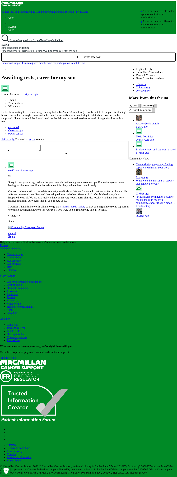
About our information (19, 457)
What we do (13, 330)
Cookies (11, 454)
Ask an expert (14, 260)
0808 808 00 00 (8, 358)
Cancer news (14, 263)
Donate (53, 11)
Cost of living (74, 11)
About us (12, 312)
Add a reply (8, 139)
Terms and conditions (18, 447)
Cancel (12, 233)
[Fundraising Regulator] (19, 381)
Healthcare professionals (20, 306)
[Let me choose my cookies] (6, 471)
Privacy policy (15, 451)
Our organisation (16, 334)
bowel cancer (143, 90)
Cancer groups (15, 254)
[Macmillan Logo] (23, 368)
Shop (10, 309)
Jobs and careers (16, 327)
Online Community (38, 11)
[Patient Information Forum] (34, 423)
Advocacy (12, 300)
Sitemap (11, 269)
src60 (11, 170)
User (10, 17)
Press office (13, 340)
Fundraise (62, 11)
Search (12, 26)
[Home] (12, 5)
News (43, 40)
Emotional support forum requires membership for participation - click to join (43, 63)
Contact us (12, 324)
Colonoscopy (143, 87)
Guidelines (57, 40)
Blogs (21, 40)
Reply (11, 236)
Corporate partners (17, 337)
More (85, 11)
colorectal (141, 84)
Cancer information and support (24, 281)
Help (49, 40)
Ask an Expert (32, 40)
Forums (14, 40)
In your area (13, 291)
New (88, 57)
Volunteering (14, 303)
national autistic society (72, 206)
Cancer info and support (14, 11)
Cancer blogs (14, 257)
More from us (7, 275)
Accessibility (14, 460)
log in (32, 139)
